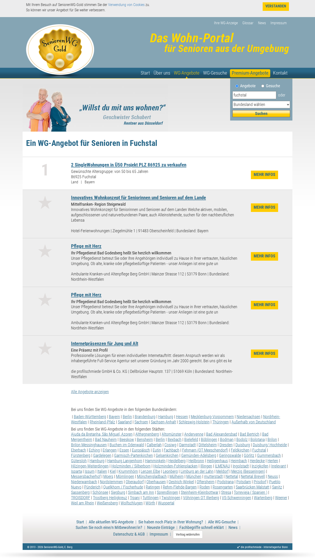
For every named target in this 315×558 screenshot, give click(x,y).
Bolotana (257, 439)
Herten (272, 460)
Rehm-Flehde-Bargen (180, 487)
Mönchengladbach (152, 476)
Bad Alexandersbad (221, 434)
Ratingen (153, 487)
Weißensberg (107, 503)
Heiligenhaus (217, 460)
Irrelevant (278, 466)
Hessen (182, 416)
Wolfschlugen (132, 503)
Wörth (150, 503)
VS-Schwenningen (236, 497)
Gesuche (273, 86)
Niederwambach (84, 482)
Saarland (125, 422)
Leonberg (170, 471)
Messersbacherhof (86, 476)
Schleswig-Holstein (194, 422)
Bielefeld (191, 439)
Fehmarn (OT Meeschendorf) (205, 450)
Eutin (157, 450)
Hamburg (165, 416)
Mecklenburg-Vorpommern (212, 416)
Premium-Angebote (250, 73)
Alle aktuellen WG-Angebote (111, 522)
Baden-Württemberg (90, 416)
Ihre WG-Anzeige (226, 23)
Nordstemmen (111, 482)
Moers (108, 476)
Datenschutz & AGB (129, 534)
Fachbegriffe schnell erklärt (201, 527)
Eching (94, 450)
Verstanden (275, 6)
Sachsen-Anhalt (163, 422)
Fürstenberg (80, 455)
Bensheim (145, 439)
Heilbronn (196, 460)
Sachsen (141, 422)
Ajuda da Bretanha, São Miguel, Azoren (102, 434)
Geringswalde (230, 455)
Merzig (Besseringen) (248, 471)
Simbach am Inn (141, 492)
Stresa (226, 492)
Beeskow (126, 439)
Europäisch (141, 450)
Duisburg (242, 445)
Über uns (162, 73)
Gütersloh (79, 460)
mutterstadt (213, 476)
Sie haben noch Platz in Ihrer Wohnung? (170, 522)
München (193, 476)
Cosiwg (170, 445)
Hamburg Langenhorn (124, 460)
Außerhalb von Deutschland (254, 422)
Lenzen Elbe (150, 471)
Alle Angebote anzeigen (90, 391)
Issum (90, 471)
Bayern (114, 416)
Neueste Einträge (161, 527)
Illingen (206, 466)
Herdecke (257, 460)
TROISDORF (80, 497)
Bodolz (242, 439)
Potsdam (243, 482)
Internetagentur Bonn (276, 547)
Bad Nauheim (106, 439)
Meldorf (222, 471)
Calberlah (154, 445)
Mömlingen (125, 476)
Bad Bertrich (249, 434)
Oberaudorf (135, 482)
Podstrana (225, 482)
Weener (281, 497)
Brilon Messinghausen (89, 445)
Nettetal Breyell (253, 476)
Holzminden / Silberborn (131, 466)
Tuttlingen (151, 497)
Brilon (272, 439)
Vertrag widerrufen (188, 534)
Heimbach (239, 460)
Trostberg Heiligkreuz (110, 497)
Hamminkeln (155, 460)
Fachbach (171, 450)
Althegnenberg (147, 434)
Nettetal (232, 476)
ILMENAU (222, 466)
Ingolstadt (241, 466)
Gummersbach (269, 455)
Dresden (226, 445)
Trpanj (135, 497)
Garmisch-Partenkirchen (133, 455)
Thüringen (220, 422)
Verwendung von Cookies (126, 5)
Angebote (249, 86)
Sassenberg (80, 492)
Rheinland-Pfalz (102, 422)
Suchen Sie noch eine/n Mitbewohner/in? (109, 527)
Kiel (113, 471)
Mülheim (176, 476)
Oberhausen (156, 482)
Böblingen (209, 439)
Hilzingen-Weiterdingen (90, 466)
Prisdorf (260, 482)
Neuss (273, 476)
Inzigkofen (260, 466)
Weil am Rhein (82, 503)
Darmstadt (187, 445)
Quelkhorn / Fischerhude (123, 487)
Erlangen (110, 450)
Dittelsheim (208, 445)
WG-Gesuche (215, 73)
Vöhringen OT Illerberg (201, 497)
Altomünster (171, 434)
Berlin (127, 416)
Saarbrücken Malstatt (252, 487)
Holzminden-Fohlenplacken (175, 466)
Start (145, 73)
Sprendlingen (167, 492)
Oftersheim (205, 482)
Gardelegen (102, 455)
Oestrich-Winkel (181, 482)
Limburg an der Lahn (197, 471)
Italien (102, 471)
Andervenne (193, 434)
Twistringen (170, 497)
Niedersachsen (248, 416)
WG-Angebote (186, 73)
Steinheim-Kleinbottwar (199, 492)
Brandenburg (145, 416)
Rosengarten (223, 487)
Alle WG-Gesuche (222, 522)
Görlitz (249, 455)
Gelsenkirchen (167, 455)
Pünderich (92, 487)
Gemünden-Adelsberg (198, 455)
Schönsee (100, 492)
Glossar (247, 23)
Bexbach (174, 439)
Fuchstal (259, 450)
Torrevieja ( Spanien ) (250, 492)
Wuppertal (166, 503)
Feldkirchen (240, 450)
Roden (204, 487)
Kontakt (280, 73)
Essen (124, 450)
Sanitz (277, 487)
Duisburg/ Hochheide (270, 445)
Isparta (76, 471)
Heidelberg (177, 460)
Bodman (227, 439)
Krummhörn (128, 471)
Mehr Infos (264, 174)
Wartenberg (263, 497)
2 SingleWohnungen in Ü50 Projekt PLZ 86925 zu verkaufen (128, 165)
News (262, 23)
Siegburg (118, 492)
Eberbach (78, 450)
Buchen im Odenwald (127, 445)
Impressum (278, 23)
